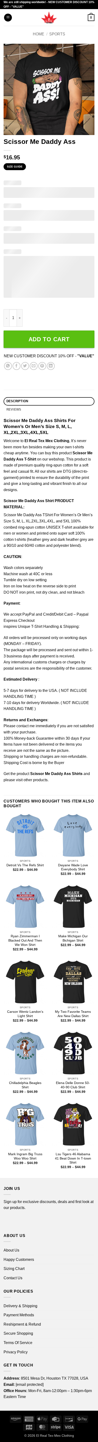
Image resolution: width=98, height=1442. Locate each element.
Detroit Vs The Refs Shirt (25, 865)
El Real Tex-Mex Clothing (55, 1435)
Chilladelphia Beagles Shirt (25, 1085)
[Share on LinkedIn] (51, 366)
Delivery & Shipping (20, 1306)
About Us (11, 1250)
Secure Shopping (18, 1333)
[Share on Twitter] (25, 366)
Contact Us (13, 1278)
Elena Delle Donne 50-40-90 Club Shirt (73, 1085)
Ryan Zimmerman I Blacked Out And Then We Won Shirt (25, 940)
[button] (8, 18)
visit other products (32, 780)
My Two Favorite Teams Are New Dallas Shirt (73, 1014)
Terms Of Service (18, 1343)
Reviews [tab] (13, 409)
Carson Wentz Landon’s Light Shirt (25, 1014)
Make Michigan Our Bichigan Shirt (73, 938)
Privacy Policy (16, 1352)
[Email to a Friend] (34, 366)
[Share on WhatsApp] (8, 366)
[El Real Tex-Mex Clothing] (49, 17)
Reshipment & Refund (22, 1324)
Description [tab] (17, 401)
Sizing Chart (14, 1269)
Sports (57, 34)
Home (38, 34)
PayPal (28, 614)
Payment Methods (19, 1315)
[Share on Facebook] (16, 366)
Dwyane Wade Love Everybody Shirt (73, 867)
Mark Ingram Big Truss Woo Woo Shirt (25, 1156)
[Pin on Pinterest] (42, 366)
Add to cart (49, 339)
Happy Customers (19, 1260)
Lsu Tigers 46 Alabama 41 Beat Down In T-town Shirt (73, 1158)
